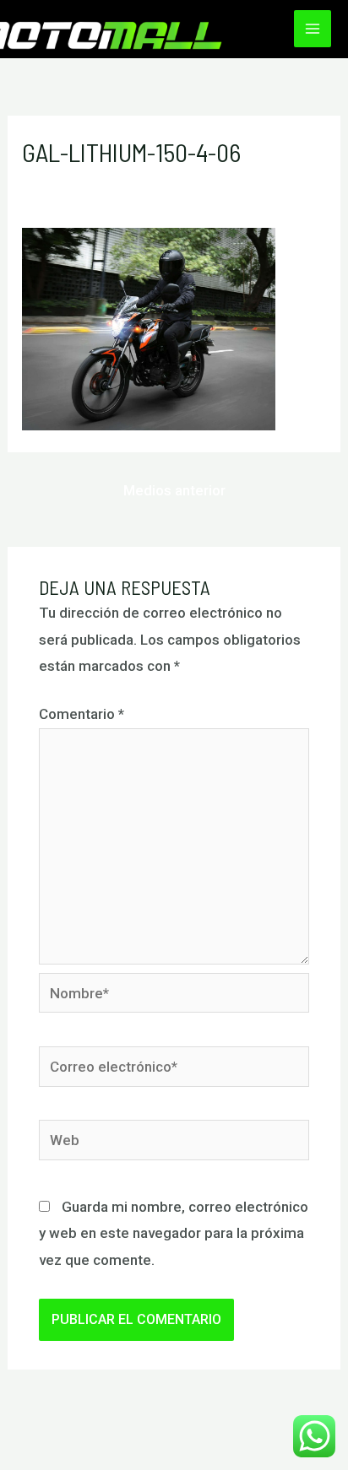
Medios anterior (174, 490)
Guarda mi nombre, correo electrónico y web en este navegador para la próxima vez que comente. (173, 1233)
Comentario (81, 713)
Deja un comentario (84, 182)
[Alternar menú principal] (312, 28)
